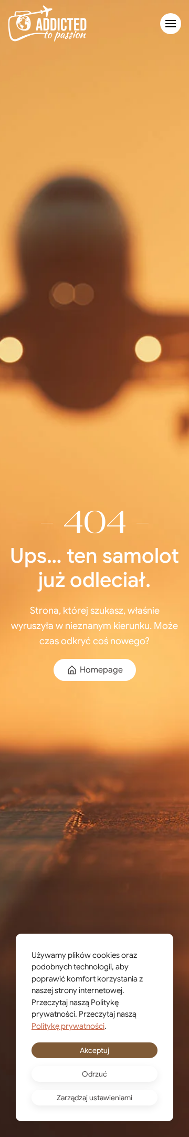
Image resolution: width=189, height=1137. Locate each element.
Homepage (101, 670)
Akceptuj (94, 1050)
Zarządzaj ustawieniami (94, 1097)
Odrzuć (94, 1074)
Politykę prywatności (68, 1026)
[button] (170, 23)
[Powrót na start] (47, 23)
